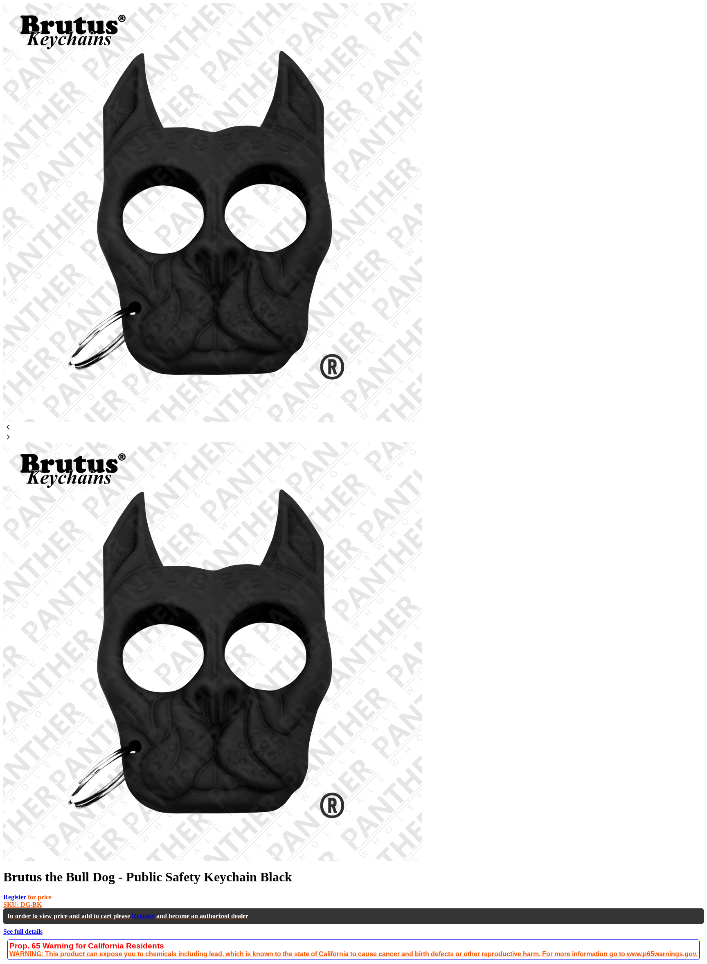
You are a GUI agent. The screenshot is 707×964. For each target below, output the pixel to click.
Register (14, 897)
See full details (23, 931)
